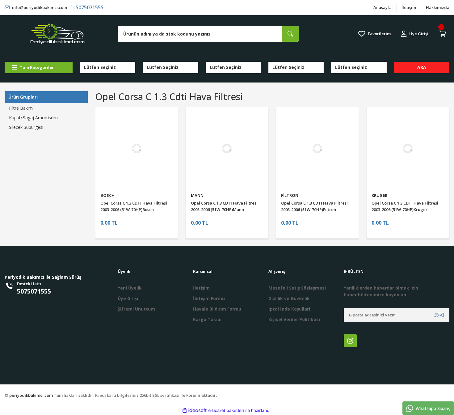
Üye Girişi (128, 298)
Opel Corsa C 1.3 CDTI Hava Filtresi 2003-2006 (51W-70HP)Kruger (405, 206)
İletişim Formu (209, 298)
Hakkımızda (437, 7)
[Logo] (57, 34)
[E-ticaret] (226, 410)
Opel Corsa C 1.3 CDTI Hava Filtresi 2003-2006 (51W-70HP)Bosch (133, 206)
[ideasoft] (194, 410)
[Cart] (443, 33)
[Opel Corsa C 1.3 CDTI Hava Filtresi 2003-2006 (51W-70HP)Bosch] (136, 148)
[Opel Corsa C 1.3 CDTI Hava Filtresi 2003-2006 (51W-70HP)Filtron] (317, 148)
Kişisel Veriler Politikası (294, 319)
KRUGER (379, 195)
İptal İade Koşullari (289, 309)
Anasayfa (382, 7)
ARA (421, 67)
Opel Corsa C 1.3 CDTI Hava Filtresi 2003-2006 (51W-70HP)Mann (224, 206)
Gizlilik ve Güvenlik (289, 298)
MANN (197, 195)
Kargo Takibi (207, 319)
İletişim (408, 7)
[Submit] (439, 315)
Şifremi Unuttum (136, 309)
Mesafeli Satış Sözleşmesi (297, 288)
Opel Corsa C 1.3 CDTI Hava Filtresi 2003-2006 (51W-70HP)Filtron (314, 206)
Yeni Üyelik (130, 288)
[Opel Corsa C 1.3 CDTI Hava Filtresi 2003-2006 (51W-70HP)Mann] (227, 148)
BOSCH (107, 195)
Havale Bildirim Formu (217, 309)
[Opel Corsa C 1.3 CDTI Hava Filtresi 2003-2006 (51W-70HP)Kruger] (407, 148)
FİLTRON (289, 195)
